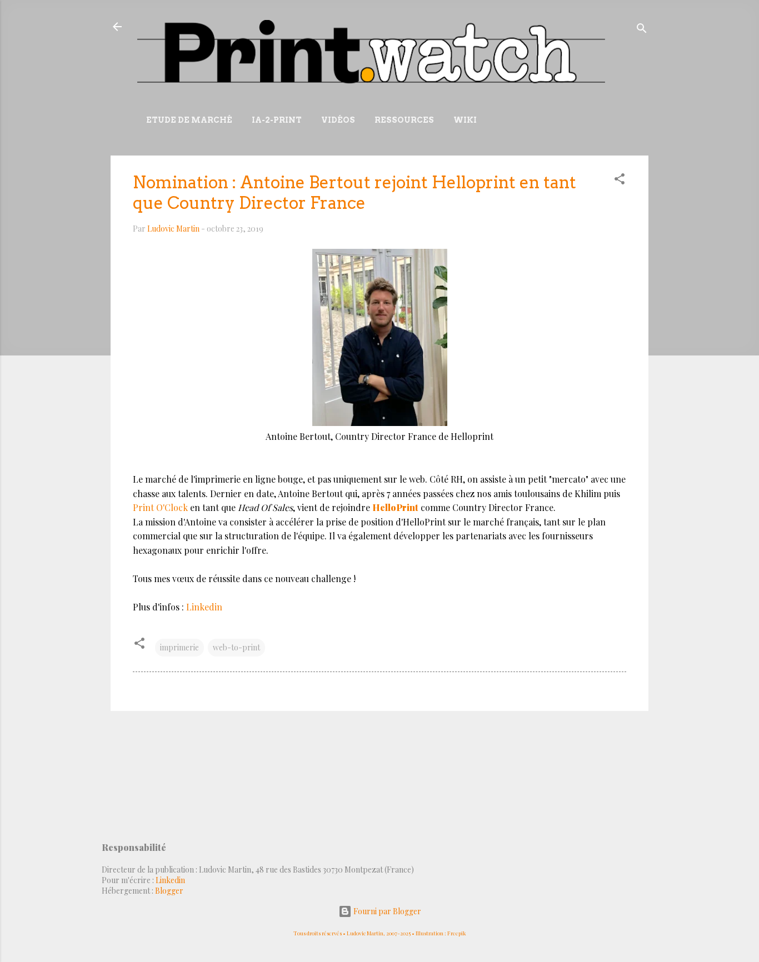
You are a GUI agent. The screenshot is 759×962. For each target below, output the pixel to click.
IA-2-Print (277, 120)
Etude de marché (189, 120)
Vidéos (338, 120)
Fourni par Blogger (386, 911)
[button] (619, 180)
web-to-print (236, 647)
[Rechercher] (641, 30)
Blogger (169, 890)
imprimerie (179, 647)
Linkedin (204, 607)
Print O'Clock (160, 507)
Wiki (465, 120)
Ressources (404, 120)
